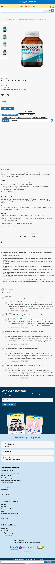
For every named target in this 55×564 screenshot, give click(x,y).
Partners (3, 516)
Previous (4, 23)
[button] (27, 236)
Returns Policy (5, 530)
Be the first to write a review (27, 236)
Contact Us (4, 518)
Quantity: (4, 101)
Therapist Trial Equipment (8, 482)
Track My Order (5, 494)
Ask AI (48, 11)
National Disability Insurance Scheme (11, 480)
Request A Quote (6, 492)
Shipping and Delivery (7, 533)
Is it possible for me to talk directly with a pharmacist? (21, 348)
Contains (4, 206)
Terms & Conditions (6, 535)
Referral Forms (5, 489)
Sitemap (40, 559)
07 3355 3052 (9, 452)
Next (4, 58)
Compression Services (7, 470)
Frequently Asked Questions (8, 509)
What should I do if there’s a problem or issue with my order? (23, 315)
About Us (3, 504)
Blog (2, 511)
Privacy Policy (5, 528)
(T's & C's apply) (27, 3)
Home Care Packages (7, 478)
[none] (32, 49)
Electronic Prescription (7, 475)
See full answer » (47, 308)
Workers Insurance (6, 487)
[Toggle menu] (2, 6)
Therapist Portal (5, 485)
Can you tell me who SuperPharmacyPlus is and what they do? (24, 365)
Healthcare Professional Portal (9, 513)
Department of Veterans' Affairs (10, 473)
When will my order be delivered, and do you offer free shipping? (24, 298)
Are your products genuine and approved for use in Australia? (24, 332)
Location (3, 506)
